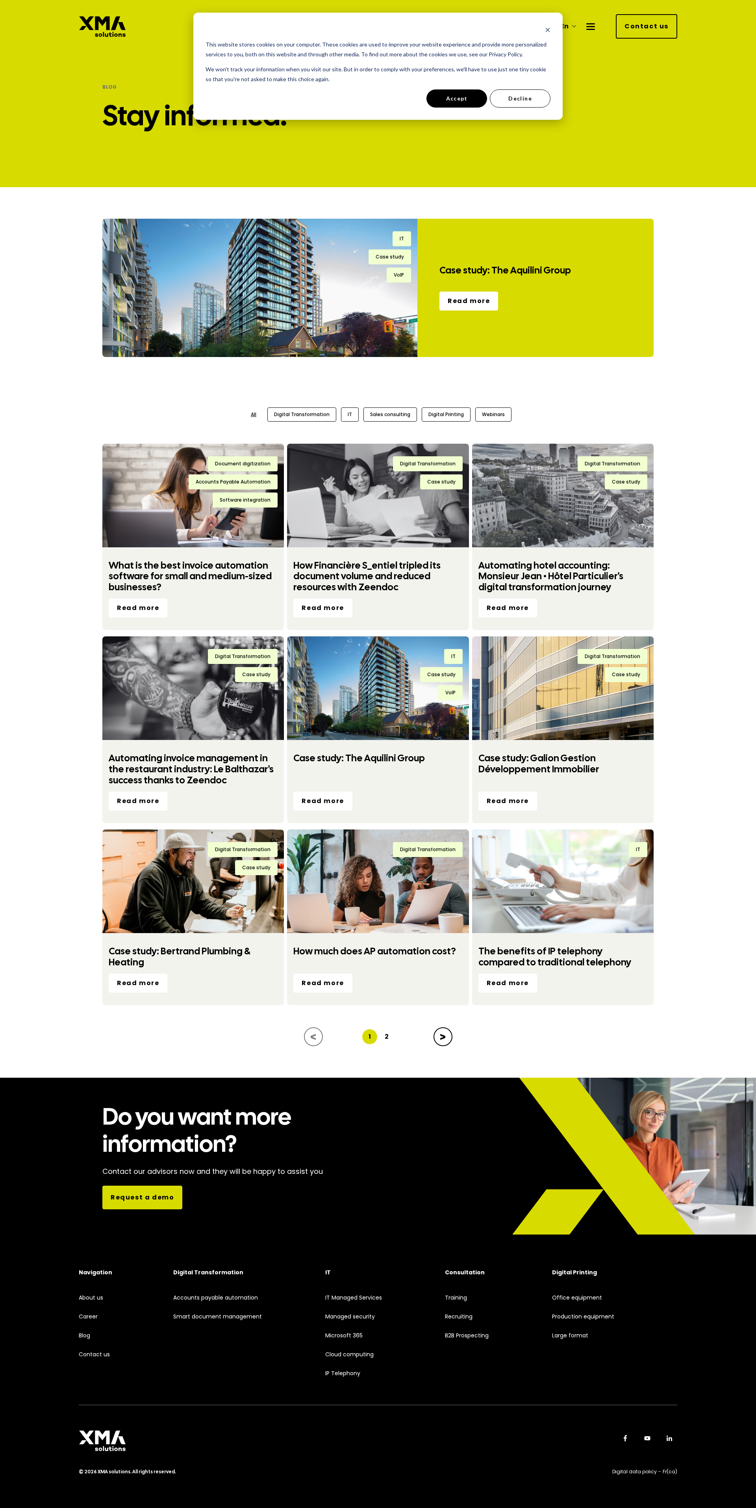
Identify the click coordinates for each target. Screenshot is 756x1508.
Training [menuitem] (456, 1297)
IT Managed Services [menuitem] (353, 1297)
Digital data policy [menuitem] (634, 1471)
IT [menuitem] (328, 1272)
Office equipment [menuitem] (577, 1297)
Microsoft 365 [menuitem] (344, 1335)
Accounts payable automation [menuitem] (215, 1297)
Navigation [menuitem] (95, 1272)
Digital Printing (446, 414)
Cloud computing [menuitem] (349, 1354)
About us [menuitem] (91, 1297)
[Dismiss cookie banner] (547, 30)
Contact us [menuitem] (94, 1354)
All (253, 414)
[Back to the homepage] (102, 26)
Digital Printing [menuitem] (574, 1272)
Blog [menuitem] (84, 1335)
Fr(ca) (670, 1471)
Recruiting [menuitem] (458, 1316)
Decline (520, 98)
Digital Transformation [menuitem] (208, 1272)
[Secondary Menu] (590, 26)
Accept (457, 98)
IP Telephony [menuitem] (342, 1373)
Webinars (493, 414)
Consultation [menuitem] (465, 1272)
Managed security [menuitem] (350, 1316)
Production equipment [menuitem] (583, 1316)
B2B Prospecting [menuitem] (467, 1335)
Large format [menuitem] (570, 1335)
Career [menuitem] (88, 1316)
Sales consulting (390, 414)
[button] (313, 1036)
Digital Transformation (302, 414)
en (565, 26)
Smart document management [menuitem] (217, 1316)
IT (350, 414)
